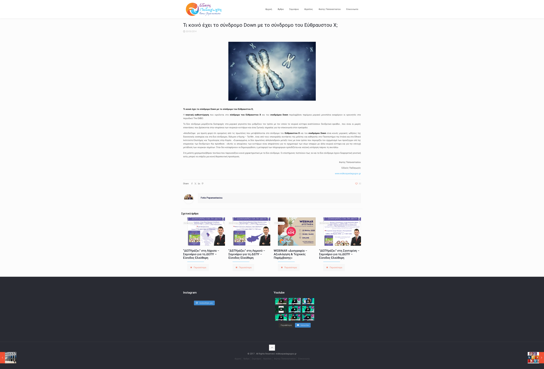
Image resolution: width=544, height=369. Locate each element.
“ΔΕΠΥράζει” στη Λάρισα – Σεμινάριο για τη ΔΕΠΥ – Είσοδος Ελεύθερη (201, 254)
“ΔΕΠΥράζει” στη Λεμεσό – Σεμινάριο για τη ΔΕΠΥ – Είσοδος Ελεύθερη (246, 254)
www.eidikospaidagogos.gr (348, 173)
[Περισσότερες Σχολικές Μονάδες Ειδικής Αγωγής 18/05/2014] (8, 357)
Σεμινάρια (256, 358)
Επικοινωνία (304, 358)
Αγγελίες (267, 358)
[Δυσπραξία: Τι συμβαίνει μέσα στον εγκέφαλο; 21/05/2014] (536, 357)
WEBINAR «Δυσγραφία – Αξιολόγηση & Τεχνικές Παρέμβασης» (290, 254)
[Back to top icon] (272, 348)
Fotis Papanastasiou (211, 197)
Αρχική (238, 358)
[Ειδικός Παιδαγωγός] (204, 9)
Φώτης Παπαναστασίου (285, 358)
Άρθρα (246, 358)
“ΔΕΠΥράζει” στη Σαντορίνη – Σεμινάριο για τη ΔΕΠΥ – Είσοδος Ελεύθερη (339, 254)
